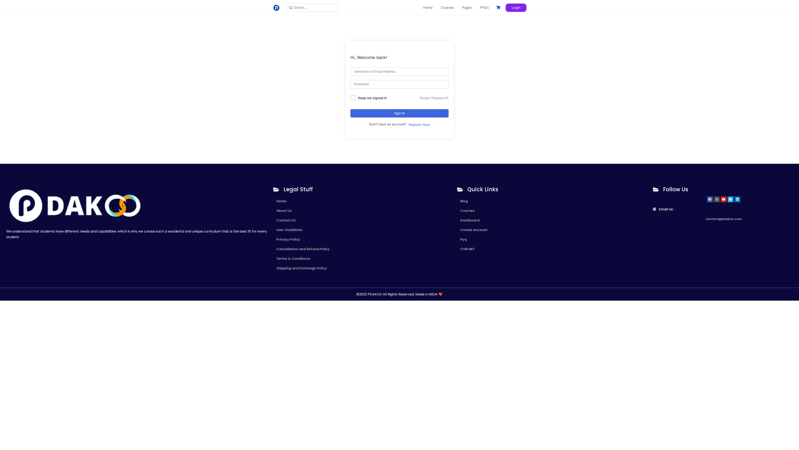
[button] (553, 211)
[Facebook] (710, 199)
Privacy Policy (288, 239)
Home (428, 7)
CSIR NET (467, 249)
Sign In (399, 113)
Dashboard (470, 220)
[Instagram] (717, 199)
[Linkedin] (737, 199)
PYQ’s (484, 7)
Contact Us (286, 220)
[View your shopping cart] (498, 8)
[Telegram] (730, 199)
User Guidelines (289, 230)
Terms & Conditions (293, 258)
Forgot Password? (434, 98)
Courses (447, 7)
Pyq (463, 239)
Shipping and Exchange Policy (301, 268)
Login (516, 7)
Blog (464, 201)
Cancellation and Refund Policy (303, 249)
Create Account (474, 230)
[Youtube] (724, 199)
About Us (284, 210)
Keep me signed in (372, 98)
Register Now (419, 124)
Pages (467, 7)
